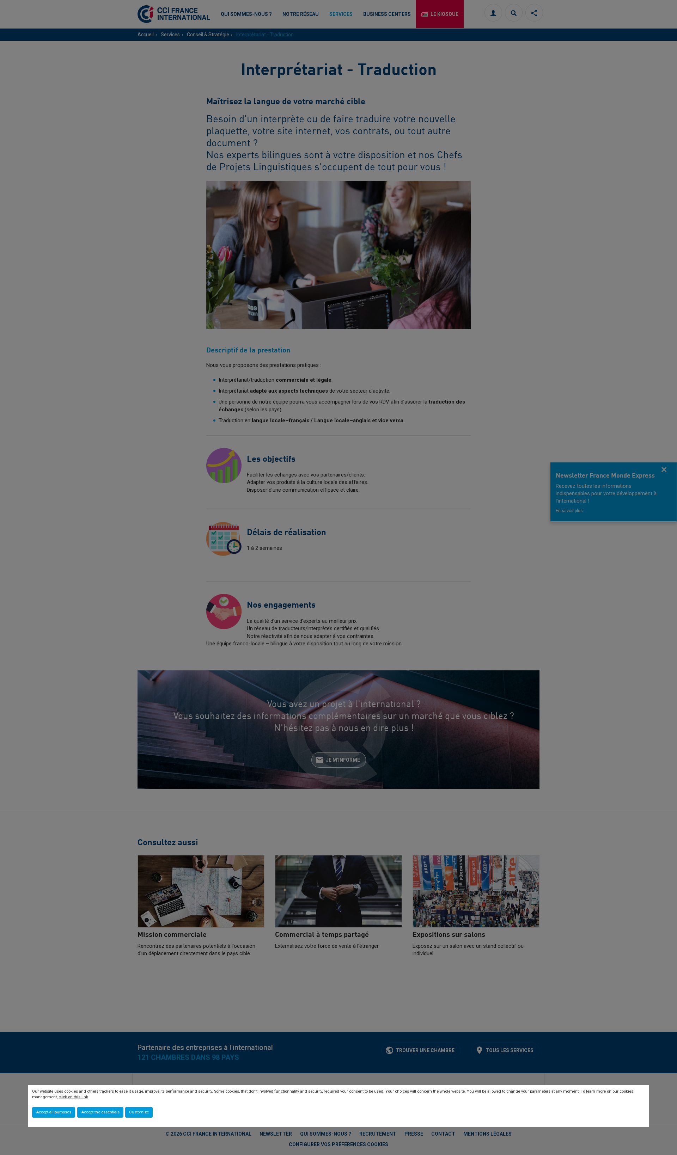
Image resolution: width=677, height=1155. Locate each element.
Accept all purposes (53, 1112)
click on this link (73, 1097)
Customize (139, 1112)
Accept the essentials (100, 1112)
